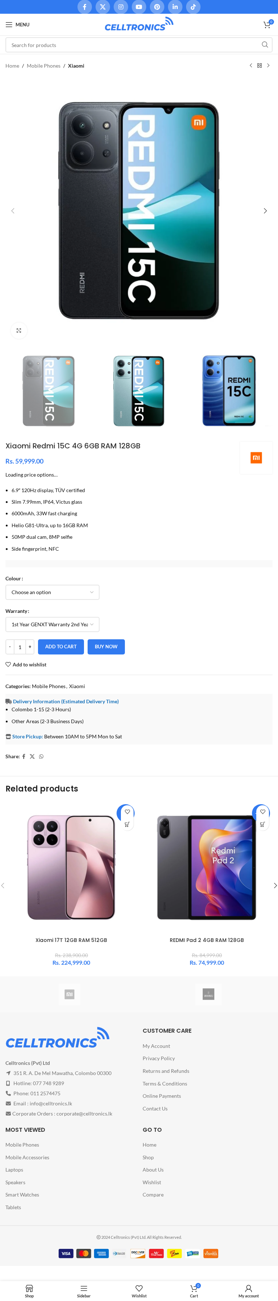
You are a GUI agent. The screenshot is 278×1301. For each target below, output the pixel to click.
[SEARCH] (265, 44)
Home (12, 66)
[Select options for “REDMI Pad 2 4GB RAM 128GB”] (262, 824)
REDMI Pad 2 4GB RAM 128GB (207, 940)
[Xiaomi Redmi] (69, 994)
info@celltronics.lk (51, 1103)
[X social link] (32, 757)
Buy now (106, 646)
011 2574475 (45, 1093)
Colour (13, 578)
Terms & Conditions (165, 1083)
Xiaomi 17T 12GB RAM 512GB (71, 940)
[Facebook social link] (24, 757)
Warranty (16, 611)
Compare (153, 1194)
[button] (12, 211)
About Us (153, 1169)
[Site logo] (139, 24)
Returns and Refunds (166, 1071)
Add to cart (61, 646)
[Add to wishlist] (127, 811)
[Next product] (268, 65)
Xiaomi (76, 66)
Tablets (13, 1207)
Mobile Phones (43, 66)
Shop (148, 1157)
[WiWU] (208, 994)
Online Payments (162, 1096)
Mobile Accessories (27, 1157)
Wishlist (152, 1182)
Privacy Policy (159, 1058)
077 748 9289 (48, 1083)
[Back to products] (259, 65)
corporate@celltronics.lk (84, 1113)
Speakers (15, 1182)
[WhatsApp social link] (41, 757)
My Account (156, 1046)
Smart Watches (22, 1194)
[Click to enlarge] (19, 331)
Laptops (14, 1169)
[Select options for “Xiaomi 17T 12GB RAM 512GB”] (127, 824)
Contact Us (155, 1108)
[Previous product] (251, 65)
